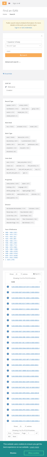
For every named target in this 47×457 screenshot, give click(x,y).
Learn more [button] (34, 447)
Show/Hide (8, 74)
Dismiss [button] (13, 453)
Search (24, 55)
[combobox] (23, 46)
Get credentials (26, 28)
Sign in (16, 3)
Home (5, 14)
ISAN (13, 282)
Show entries (19, 274)
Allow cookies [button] (33, 453)
